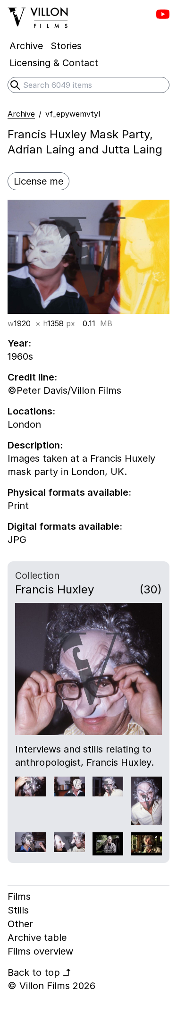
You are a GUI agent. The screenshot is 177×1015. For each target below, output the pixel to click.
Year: (19, 343)
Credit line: (32, 377)
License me (38, 181)
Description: (35, 445)
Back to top (39, 972)
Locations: (31, 411)
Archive (21, 113)
